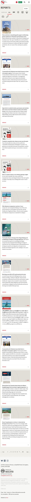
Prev (3, 451)
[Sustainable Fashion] (27, 12)
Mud (7, 497)
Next (28, 451)
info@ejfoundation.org (6, 475)
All (10, 12)
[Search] (24, 2)
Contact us (9, 492)
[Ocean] (14, 12)
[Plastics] (7, 16)
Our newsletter (4, 494)
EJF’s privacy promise (14, 494)
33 (23, 451)
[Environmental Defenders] (3, 16)
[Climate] (18, 12)
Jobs (5, 492)
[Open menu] (29, 2)
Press (2, 492)
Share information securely (18, 492)
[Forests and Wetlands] (22, 12)
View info (4, 52)
